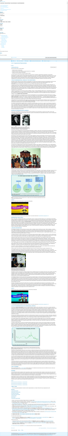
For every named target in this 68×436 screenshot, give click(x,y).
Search (12, 59)
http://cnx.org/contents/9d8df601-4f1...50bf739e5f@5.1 (34, 418)
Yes (19, 430)
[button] (3, 46)
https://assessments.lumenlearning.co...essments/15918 (19, 384)
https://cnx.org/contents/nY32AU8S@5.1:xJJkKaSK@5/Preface (40, 417)
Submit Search (2, 15)
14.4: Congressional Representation (15, 425)
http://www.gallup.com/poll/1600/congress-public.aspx (27, 413)
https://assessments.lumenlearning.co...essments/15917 (19, 383)
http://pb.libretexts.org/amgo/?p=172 (43, 215)
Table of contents (53, 67)
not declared (25, 425)
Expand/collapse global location (56, 60)
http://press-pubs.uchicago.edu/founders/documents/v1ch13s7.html (41, 401)
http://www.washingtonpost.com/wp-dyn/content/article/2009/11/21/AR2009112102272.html (25, 409)
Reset (1, 20)
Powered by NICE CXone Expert (22, 433)
